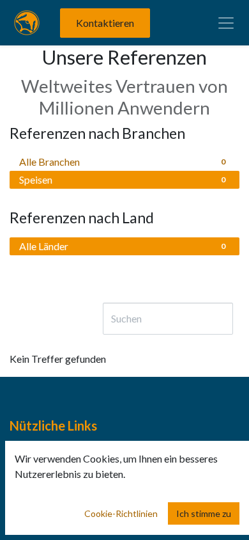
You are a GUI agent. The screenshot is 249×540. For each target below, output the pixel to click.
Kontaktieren (105, 23)
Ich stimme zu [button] (203, 513)
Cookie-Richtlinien (121, 513)
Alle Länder (122, 246)
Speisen (122, 179)
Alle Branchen (122, 161)
